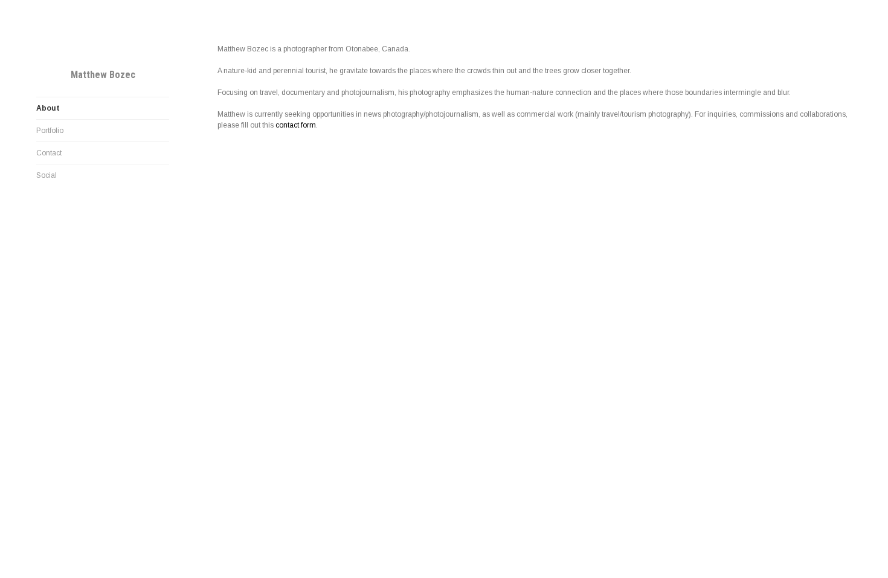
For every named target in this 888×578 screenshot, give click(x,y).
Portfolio (49, 130)
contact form (295, 125)
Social (46, 175)
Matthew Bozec (103, 74)
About (48, 108)
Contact (49, 153)
